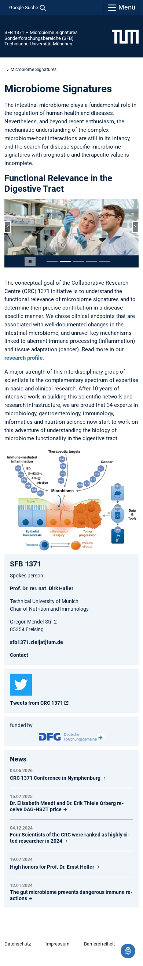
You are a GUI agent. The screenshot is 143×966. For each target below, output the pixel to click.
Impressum (57, 944)
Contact (19, 655)
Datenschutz (17, 944)
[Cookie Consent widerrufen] (128, 951)
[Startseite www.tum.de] (125, 36)
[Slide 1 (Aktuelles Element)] (52, 261)
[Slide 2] (65, 261)
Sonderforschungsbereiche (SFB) (39, 38)
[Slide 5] (104, 261)
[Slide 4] (91, 261)
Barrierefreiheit (99, 944)
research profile (23, 358)
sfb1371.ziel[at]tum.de (36, 642)
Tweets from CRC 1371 (36, 703)
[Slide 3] (78, 261)
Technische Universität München (38, 43)
